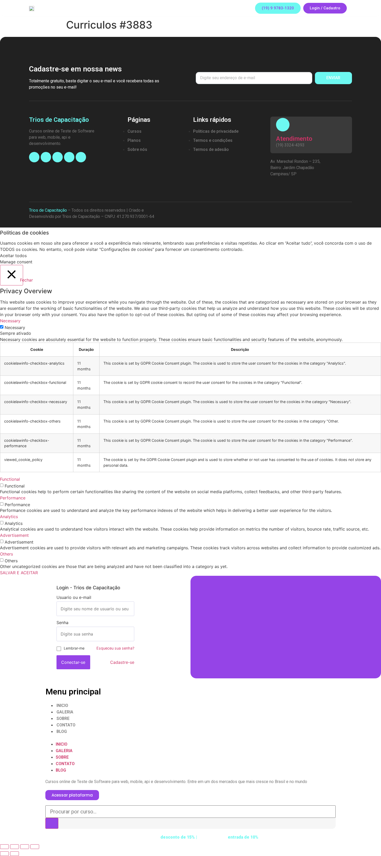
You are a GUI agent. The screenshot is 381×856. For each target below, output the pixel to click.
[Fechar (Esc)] (4, 846)
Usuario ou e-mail (74, 597)
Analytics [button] (9, 516)
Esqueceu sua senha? (115, 648)
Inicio (62, 705)
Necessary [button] (10, 320)
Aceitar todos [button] (13, 255)
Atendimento (294, 138)
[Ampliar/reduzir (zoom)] (34, 846)
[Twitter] (81, 157)
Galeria (65, 712)
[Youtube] (57, 157)
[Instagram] (46, 157)
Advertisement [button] (14, 535)
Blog (62, 731)
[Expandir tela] (24, 846)
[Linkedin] (69, 157)
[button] (278, 8)
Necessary (15, 327)
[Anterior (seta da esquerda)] (4, 853)
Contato (66, 725)
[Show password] (130, 634)
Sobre (63, 718)
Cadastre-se (122, 662)
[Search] (51, 823)
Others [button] (6, 554)
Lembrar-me (74, 648)
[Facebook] (34, 157)
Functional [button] (10, 479)
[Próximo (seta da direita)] (14, 853)
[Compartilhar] (14, 846)
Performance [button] (12, 497)
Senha (62, 622)
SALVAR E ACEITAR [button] (19, 572)
